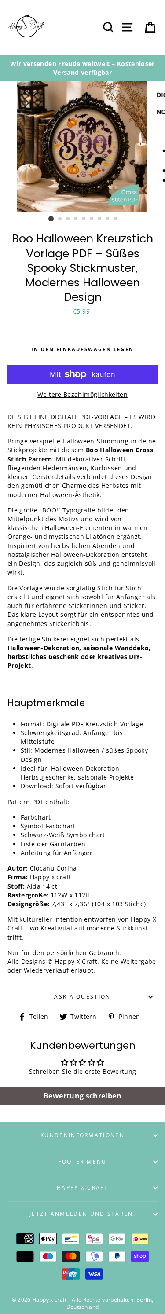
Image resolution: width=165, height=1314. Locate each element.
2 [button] (60, 219)
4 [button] (76, 219)
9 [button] (116, 219)
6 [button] (92, 219)
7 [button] (100, 219)
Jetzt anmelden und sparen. (82, 1214)
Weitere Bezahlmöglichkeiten (82, 394)
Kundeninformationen (82, 1135)
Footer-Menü (82, 1161)
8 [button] (108, 219)
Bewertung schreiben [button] (82, 1096)
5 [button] (84, 219)
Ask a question (82, 996)
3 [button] (68, 219)
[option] (82, 68)
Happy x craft (82, 1187)
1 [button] (51, 218)
